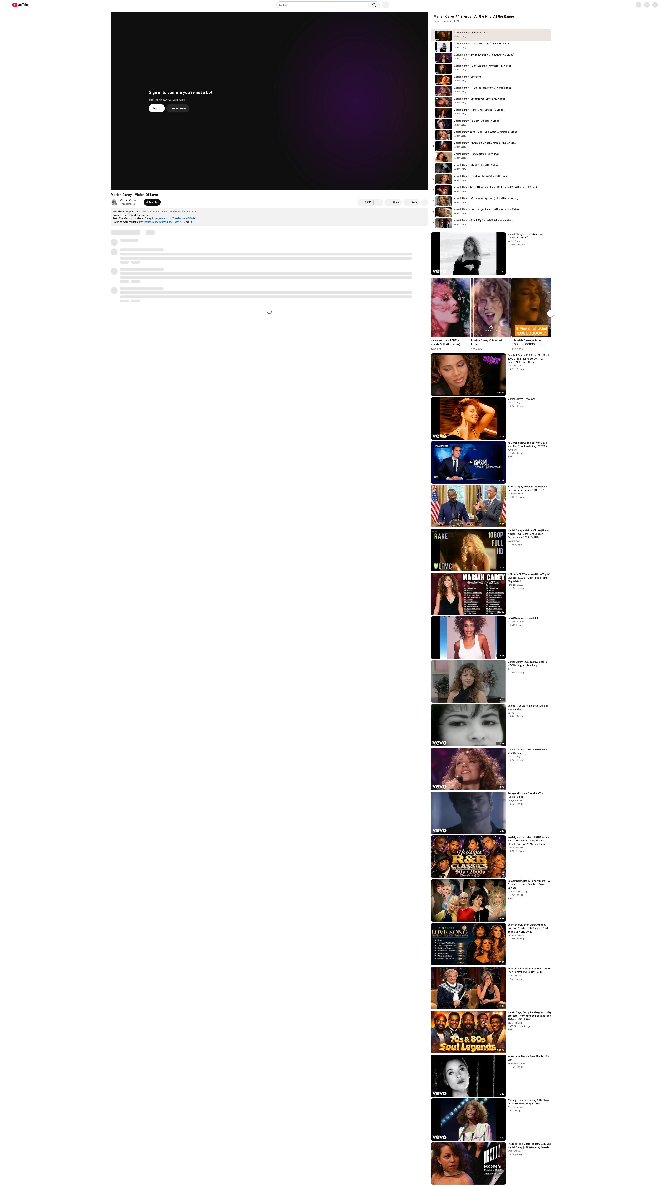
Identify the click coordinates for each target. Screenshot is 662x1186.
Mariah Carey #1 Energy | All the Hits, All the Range (474, 16)
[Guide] (6, 5)
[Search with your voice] (385, 4)
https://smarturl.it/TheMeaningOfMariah (174, 218)
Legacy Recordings (443, 21)
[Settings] (636, 5)
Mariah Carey (128, 200)
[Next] (550, 274)
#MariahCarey (149, 211)
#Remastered (189, 211)
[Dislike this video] (378, 202)
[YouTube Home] (20, 5)
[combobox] (323, 5)
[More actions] (424, 202)
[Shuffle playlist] (442, 26)
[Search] (374, 4)
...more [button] (188, 222)
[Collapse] (546, 18)
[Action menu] (546, 26)
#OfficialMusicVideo (169, 211)
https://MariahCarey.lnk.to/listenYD (163, 222)
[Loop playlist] (435, 26)
